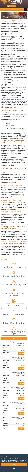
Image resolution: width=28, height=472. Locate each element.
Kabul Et (14, 464)
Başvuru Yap (21, 353)
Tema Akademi (4, 234)
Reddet (14, 468)
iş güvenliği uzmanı (11, 231)
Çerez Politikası (20, 461)
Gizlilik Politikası (12, 461)
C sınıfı (13, 187)
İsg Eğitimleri (14, 338)
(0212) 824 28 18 (12, 6)
